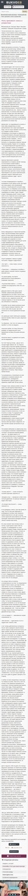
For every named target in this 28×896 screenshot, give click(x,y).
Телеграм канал (15, 856)
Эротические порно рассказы (9, 14)
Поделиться (14, 851)
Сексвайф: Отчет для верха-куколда (14, 866)
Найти (25, 11)
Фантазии (23, 26)
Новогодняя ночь (8, 874)
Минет (18, 26)
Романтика (10, 28)
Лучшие (8, 6)
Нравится (14, 844)
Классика (13, 26)
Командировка (7, 869)
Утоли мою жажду (8, 872)
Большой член (18, 28)
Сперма (24, 28)
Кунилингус (4, 28)
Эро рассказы (18, 6)
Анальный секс (22, 14)
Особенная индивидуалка (10, 877)
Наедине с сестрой (8, 863)
